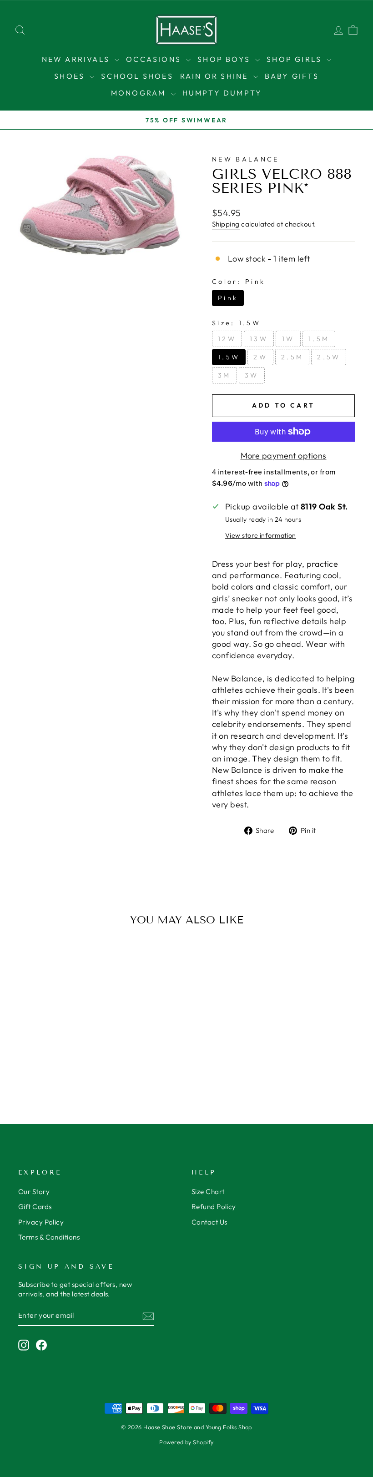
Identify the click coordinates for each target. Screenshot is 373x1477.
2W (260, 357)
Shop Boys (225, 59)
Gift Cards (35, 1206)
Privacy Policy (41, 1222)
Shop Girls (295, 59)
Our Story (34, 1191)
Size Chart (208, 1191)
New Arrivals (77, 59)
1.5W (229, 357)
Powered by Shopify (186, 1442)
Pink (228, 298)
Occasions (155, 59)
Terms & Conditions (49, 1237)
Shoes (70, 76)
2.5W (328, 357)
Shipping (226, 224)
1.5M (318, 339)
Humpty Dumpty (222, 92)
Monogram (140, 92)
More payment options (284, 455)
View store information (260, 535)
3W (252, 375)
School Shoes (137, 76)
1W (288, 339)
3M (224, 375)
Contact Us (209, 1222)
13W (259, 339)
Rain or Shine (215, 76)
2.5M (292, 357)
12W (227, 339)
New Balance (245, 159)
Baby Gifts (292, 76)
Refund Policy (214, 1206)
